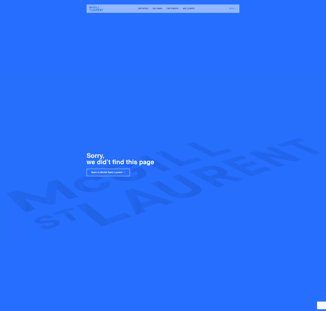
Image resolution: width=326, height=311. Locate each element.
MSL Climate (189, 9)
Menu (231, 9)
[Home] (96, 8)
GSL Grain (157, 9)
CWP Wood (143, 9)
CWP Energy (173, 9)
